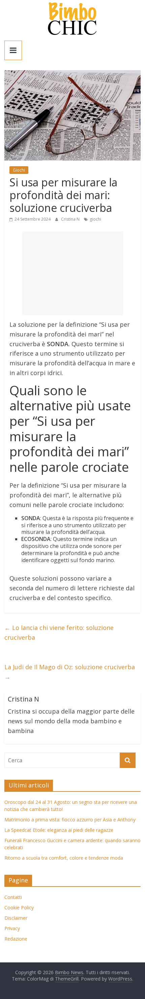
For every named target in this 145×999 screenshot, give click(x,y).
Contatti (13, 897)
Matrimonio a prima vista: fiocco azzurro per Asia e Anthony (70, 819)
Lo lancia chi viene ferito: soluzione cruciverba (59, 632)
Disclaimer (15, 918)
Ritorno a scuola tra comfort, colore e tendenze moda (63, 858)
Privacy (12, 928)
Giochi (19, 170)
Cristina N (71, 219)
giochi (95, 219)
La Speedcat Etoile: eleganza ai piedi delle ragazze (58, 830)
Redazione (15, 939)
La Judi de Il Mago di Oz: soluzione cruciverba (69, 672)
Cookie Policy (19, 907)
